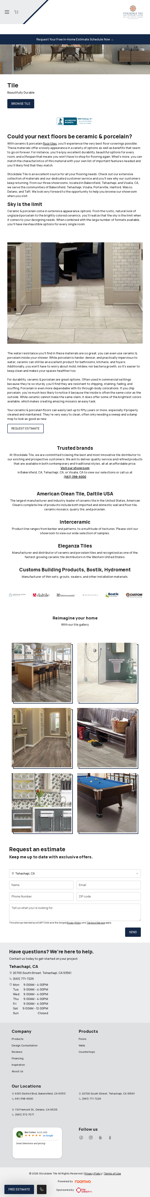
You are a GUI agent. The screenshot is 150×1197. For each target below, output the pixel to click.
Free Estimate (19, 1189)
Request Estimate (25, 428)
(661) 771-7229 (23, 979)
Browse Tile (20, 104)
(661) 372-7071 (24, 1114)
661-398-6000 (24, 1098)
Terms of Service (96, 922)
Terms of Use (112, 1173)
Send (133, 932)
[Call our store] (41, 1189)
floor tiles (50, 143)
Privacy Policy (74, 922)
